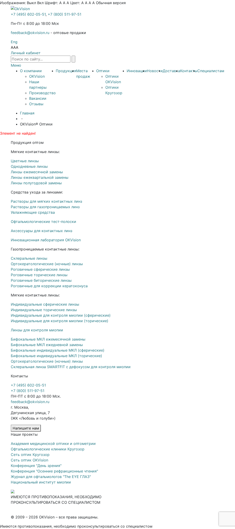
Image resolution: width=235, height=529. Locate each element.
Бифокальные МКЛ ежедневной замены (47, 344)
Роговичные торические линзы (39, 275)
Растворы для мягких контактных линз (46, 201)
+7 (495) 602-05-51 (28, 14)
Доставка (171, 70)
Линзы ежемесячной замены (37, 172)
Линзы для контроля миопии (37, 330)
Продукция (66, 70)
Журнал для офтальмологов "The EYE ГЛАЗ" (51, 476)
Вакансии (37, 98)
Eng (14, 42)
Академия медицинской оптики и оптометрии (53, 443)
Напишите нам (26, 428)
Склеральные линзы (29, 258)
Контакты (188, 70)
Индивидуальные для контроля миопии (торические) (59, 321)
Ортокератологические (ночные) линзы (47, 264)
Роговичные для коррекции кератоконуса (49, 286)
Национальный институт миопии (41, 482)
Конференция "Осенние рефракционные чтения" (54, 471)
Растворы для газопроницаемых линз (45, 207)
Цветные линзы (25, 161)
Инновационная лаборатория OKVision (46, 240)
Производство (42, 93)
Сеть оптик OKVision (29, 460)
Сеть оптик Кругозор (30, 454)
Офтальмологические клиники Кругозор (47, 449)
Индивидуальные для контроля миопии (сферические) (61, 315)
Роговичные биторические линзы (41, 280)
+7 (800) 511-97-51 (64, 14)
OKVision (37, 76)
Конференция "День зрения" (36, 465)
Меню (16, 65)
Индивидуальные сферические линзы (45, 304)
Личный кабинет (26, 53)
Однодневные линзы (29, 166)
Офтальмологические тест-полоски (43, 221)
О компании (31, 70)
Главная (27, 113)
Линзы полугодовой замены (36, 183)
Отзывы (36, 104)
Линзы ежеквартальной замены (39, 177)
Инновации (137, 70)
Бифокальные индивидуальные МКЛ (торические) (56, 355)
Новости (155, 70)
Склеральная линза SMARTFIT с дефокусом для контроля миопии (71, 366)
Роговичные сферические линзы (40, 269)
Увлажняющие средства (33, 212)
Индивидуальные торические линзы (44, 309)
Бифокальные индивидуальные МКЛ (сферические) (57, 350)
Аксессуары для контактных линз (41, 230)
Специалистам (210, 70)
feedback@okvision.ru (30, 32)
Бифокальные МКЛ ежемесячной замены (48, 339)
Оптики (102, 70)
